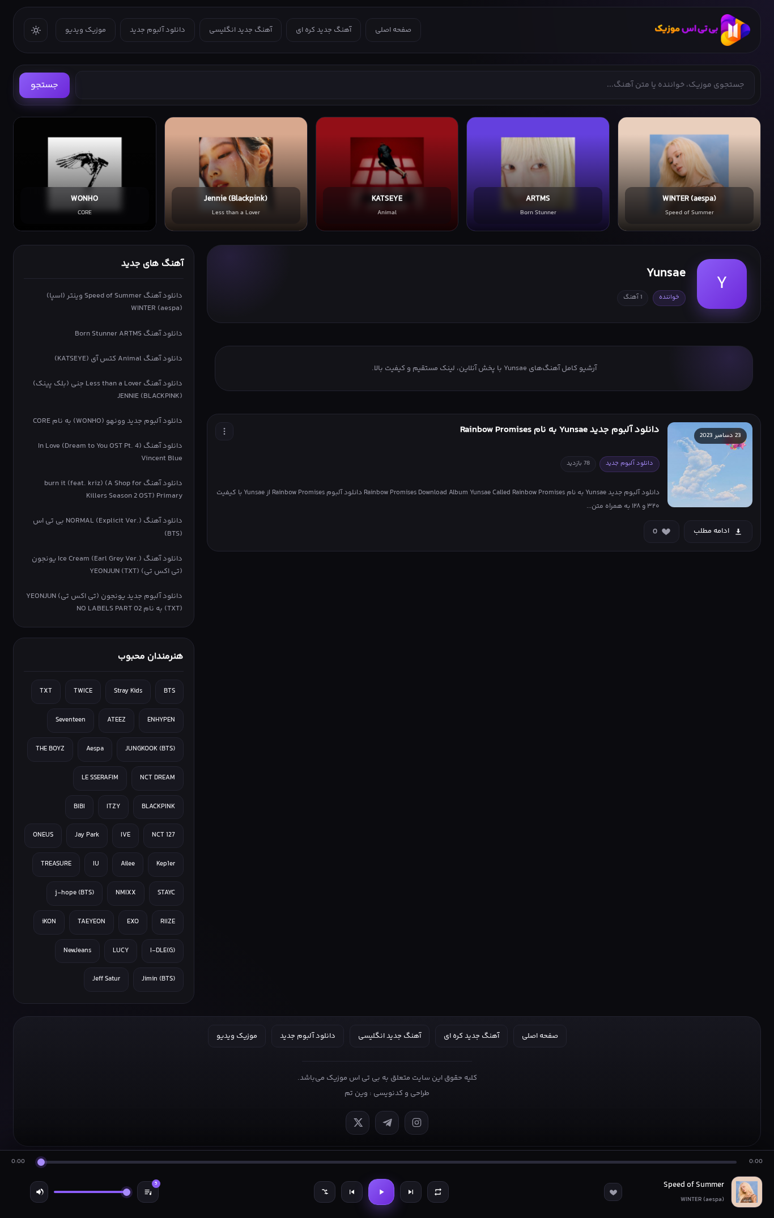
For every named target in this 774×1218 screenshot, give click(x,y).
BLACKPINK (158, 806)
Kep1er (165, 864)
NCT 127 (163, 835)
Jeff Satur (106, 979)
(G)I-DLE (162, 950)
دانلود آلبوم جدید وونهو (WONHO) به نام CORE (107, 421)
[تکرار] (438, 1192)
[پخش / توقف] (381, 1192)
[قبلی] (352, 1192)
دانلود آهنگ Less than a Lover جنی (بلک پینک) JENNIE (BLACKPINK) (107, 390)
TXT (46, 691)
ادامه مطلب (711, 531)
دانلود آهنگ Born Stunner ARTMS (128, 333)
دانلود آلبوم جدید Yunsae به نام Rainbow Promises (560, 430)
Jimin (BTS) (158, 979)
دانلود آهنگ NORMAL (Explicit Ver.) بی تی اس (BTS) (107, 527)
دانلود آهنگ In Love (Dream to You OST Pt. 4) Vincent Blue (110, 452)
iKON (49, 921)
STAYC (166, 893)
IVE (125, 835)
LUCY (121, 950)
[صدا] (39, 1192)
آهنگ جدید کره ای (323, 30)
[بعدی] (411, 1192)
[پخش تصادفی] (324, 1192)
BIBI (79, 806)
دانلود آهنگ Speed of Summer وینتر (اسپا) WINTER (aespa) (114, 302)
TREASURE (56, 864)
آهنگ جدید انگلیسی (240, 30)
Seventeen (71, 720)
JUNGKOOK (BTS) (150, 749)
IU (96, 864)
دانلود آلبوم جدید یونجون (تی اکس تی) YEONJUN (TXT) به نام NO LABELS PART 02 (104, 602)
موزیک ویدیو (85, 30)
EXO (133, 921)
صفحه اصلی (393, 30)
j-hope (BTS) (74, 893)
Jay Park (87, 835)
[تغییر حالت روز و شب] (36, 30)
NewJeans (77, 950)
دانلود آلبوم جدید (157, 30)
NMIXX (126, 893)
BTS (169, 691)
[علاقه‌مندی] (613, 1192)
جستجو (44, 85)
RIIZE (167, 921)
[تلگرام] (387, 1123)
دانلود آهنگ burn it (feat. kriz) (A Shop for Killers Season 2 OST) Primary (113, 490)
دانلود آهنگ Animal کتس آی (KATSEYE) (118, 358)
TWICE (83, 691)
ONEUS (43, 835)
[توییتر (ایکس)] (357, 1123)
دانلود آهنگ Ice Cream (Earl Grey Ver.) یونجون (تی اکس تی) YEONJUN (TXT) (107, 565)
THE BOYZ (50, 749)
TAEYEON (91, 921)
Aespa (95, 749)
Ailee (128, 864)
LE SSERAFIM (100, 778)
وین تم (356, 1093)
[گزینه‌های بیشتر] (224, 431)
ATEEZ (116, 720)
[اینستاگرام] (416, 1123)
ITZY (113, 806)
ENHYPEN (161, 720)
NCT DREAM (157, 778)
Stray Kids (128, 691)
